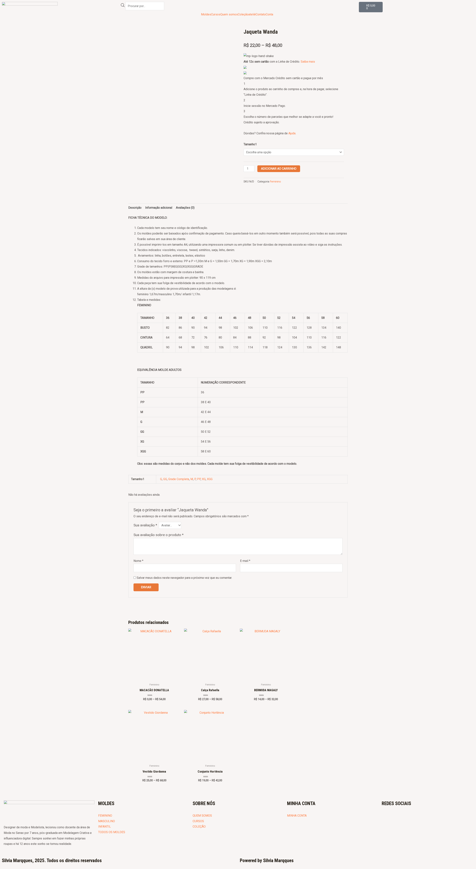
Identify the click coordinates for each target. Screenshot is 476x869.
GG (165, 479)
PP (199, 479)
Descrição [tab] (134, 207)
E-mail (245, 561)
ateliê (252, 14)
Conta (269, 14)
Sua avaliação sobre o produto (159, 535)
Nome (138, 561)
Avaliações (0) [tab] (185, 207)
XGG (210, 479)
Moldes (206, 14)
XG (204, 479)
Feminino (275, 181)
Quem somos (229, 14)
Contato (261, 14)
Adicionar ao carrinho (278, 168)
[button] (270, 14)
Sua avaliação (145, 525)
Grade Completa (178, 479)
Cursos (215, 14)
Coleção (243, 14)
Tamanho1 (250, 144)
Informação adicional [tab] (158, 207)
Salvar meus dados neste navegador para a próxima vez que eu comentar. (184, 578)
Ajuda (291, 133)
